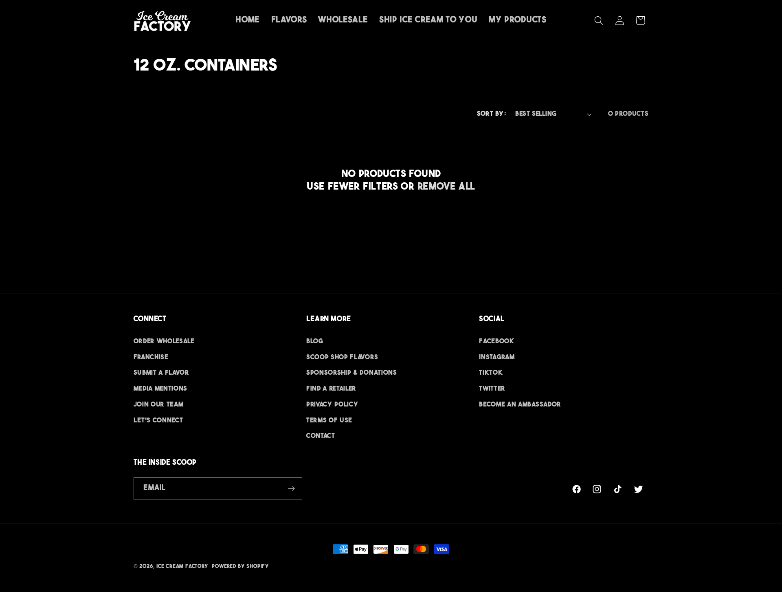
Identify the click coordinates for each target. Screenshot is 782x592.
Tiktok (491, 373)
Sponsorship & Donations (351, 373)
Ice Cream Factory (182, 566)
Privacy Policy (332, 405)
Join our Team (159, 405)
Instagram (496, 357)
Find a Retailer (331, 389)
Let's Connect (158, 420)
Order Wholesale (164, 341)
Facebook (496, 341)
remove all (446, 187)
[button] (599, 20)
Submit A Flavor (161, 373)
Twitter (492, 389)
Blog (314, 341)
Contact (320, 436)
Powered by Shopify (240, 566)
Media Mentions (161, 389)
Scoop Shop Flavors (342, 357)
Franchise (151, 357)
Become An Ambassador (520, 405)
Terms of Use (329, 420)
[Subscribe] (291, 488)
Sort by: (491, 114)
